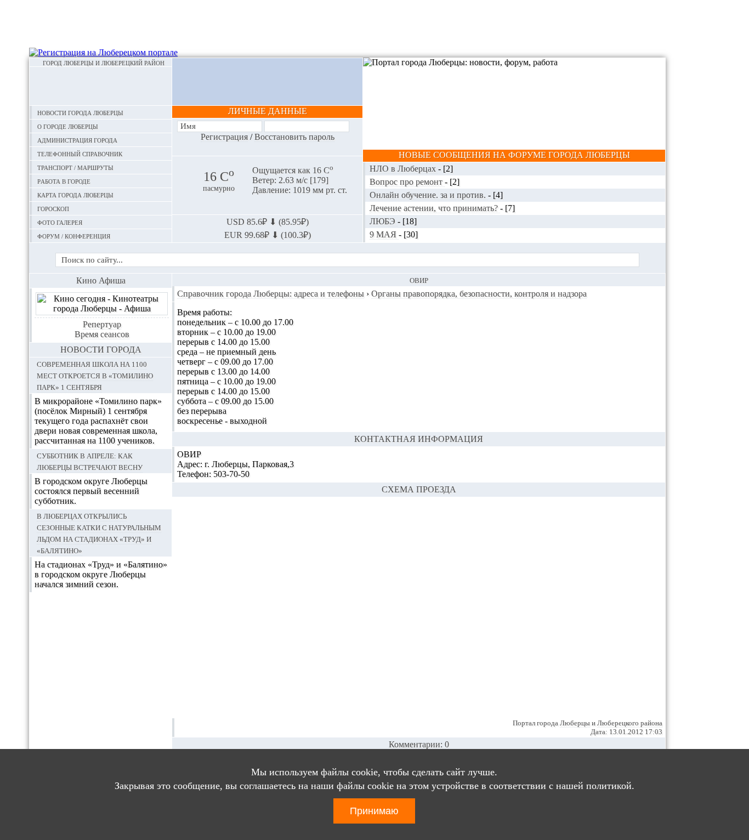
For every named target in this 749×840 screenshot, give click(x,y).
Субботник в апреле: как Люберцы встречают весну (90, 461)
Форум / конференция (73, 235)
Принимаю (374, 810)
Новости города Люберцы (80, 112)
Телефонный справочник (79, 153)
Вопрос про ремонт (407, 181)
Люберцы (575, 723)
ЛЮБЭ (384, 221)
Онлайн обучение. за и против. (429, 195)
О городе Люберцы (67, 125)
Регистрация (224, 136)
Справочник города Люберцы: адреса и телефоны (270, 293)
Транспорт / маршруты (75, 167)
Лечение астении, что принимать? (435, 208)
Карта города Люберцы (75, 194)
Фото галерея (59, 221)
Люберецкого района (629, 723)
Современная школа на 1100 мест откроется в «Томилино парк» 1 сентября (95, 375)
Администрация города (77, 139)
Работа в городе (63, 180)
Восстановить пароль (294, 136)
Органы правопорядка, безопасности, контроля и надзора (479, 293)
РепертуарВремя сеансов (102, 329)
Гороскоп (53, 208)
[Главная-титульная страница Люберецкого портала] (101, 86)
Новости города (100, 349)
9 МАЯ (384, 234)
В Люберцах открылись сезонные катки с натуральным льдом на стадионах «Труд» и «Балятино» (99, 532)
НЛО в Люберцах (404, 168)
